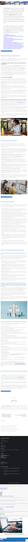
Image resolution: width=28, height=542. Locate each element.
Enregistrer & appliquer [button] (3, 517)
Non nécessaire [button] (2, 513)
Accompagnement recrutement (5, 455)
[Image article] (2, 469)
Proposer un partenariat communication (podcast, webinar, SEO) (9, 449)
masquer (7, 34)
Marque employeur (3, 457)
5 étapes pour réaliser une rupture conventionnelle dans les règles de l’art (10, 429)
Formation (2, 456)
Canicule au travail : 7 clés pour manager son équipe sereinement (9, 425)
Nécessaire (2, 509)
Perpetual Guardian (20, 102)
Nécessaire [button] (1, 508)
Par (12, 397)
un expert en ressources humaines (20, 363)
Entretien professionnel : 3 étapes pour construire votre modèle (9, 428)
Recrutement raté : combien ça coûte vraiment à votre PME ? (8, 426)
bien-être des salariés (21, 377)
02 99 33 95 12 (3, 439)
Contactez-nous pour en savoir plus (5, 391)
